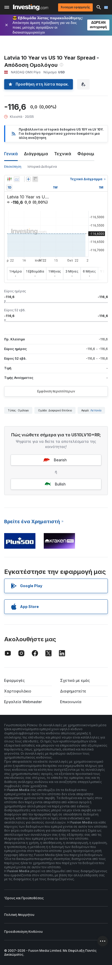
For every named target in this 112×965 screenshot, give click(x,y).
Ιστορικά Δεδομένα (42, 167)
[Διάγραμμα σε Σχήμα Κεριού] (9, 179)
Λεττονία (95, 410)
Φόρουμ (85, 153)
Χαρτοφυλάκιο (17, 691)
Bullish (60, 484)
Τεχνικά (62, 153)
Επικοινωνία (71, 702)
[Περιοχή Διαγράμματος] (17, 179)
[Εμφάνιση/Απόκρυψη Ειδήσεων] (35, 179)
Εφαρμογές (14, 680)
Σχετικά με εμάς (75, 680)
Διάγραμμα (36, 153)
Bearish (60, 460)
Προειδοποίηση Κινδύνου (23, 932)
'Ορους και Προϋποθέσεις (24, 898)
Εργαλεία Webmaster (23, 702)
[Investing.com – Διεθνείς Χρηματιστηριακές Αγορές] (30, 7)
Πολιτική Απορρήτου (19, 915)
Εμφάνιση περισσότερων (56, 391)
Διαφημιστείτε (73, 691)
